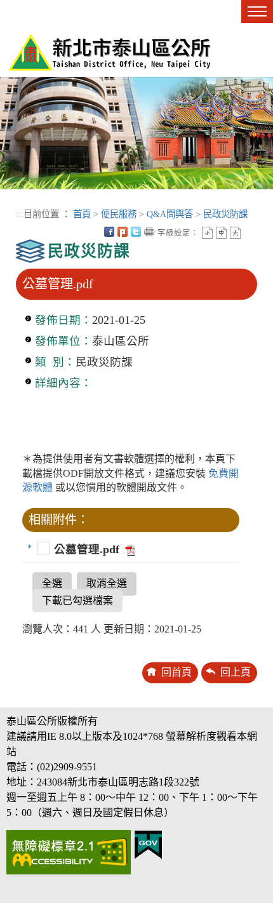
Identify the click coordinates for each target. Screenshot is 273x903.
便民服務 (118, 214)
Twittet (136, 232)
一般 (221, 233)
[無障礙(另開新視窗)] (68, 851)
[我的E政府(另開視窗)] (148, 843)
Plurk (122, 232)
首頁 (82, 214)
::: (19, 214)
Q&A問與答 (170, 214)
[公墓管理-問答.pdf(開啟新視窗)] (129, 549)
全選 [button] (52, 583)
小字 (207, 233)
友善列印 (149, 232)
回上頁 (235, 672)
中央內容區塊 (249, 232)
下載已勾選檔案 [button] (77, 600)
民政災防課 (225, 214)
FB (109, 232)
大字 (235, 233)
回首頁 (176, 672)
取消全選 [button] (106, 583)
